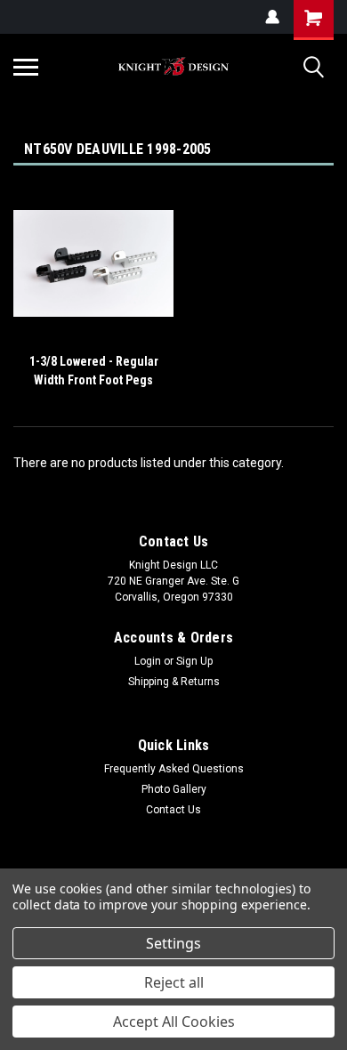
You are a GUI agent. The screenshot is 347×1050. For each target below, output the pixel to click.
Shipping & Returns (174, 681)
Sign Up (194, 661)
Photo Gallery (173, 789)
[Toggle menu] (25, 66)
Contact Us (173, 810)
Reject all (174, 982)
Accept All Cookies (174, 1021)
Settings (173, 943)
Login (147, 661)
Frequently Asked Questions (174, 769)
